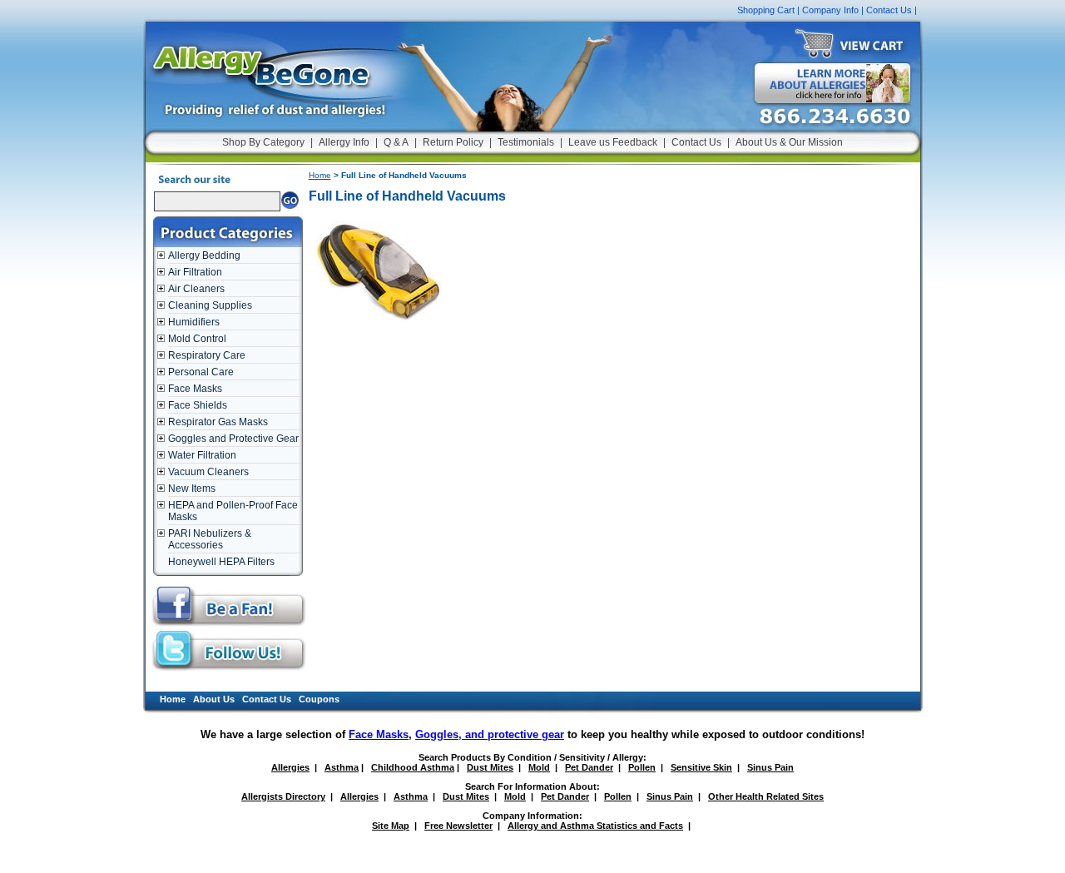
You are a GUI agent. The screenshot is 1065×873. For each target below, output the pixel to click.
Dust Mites (490, 767)
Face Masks (195, 388)
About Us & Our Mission (789, 142)
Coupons (319, 699)
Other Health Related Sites (766, 796)
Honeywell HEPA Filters (221, 562)
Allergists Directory (283, 796)
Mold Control (197, 339)
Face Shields (197, 405)
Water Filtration (202, 455)
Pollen (642, 767)
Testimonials (526, 142)
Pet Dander (589, 767)
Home (320, 175)
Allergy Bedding (204, 255)
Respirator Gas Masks (218, 422)
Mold (539, 767)
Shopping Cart (766, 10)
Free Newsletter (458, 826)
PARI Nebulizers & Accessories (209, 539)
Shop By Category (263, 142)
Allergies (290, 767)
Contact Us (889, 10)
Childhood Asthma (412, 767)
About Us (214, 699)
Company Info (830, 10)
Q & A (396, 142)
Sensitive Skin (701, 767)
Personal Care (201, 372)
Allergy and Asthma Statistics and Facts (595, 826)
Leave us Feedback (612, 142)
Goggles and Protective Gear (233, 438)
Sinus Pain (770, 767)
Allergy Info (344, 142)
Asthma (341, 767)
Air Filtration (195, 272)
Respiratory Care (206, 355)
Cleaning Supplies (210, 305)
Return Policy (453, 142)
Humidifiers (194, 322)
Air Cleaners (196, 289)
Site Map (390, 826)
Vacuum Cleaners (208, 472)
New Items (191, 488)
